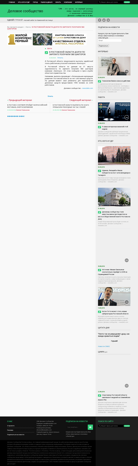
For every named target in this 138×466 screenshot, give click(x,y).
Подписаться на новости (15, 435)
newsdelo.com (87, 88)
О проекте (10, 426)
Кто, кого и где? (24, 2)
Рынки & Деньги (46, 2)
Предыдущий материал (19, 100)
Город (35, 2)
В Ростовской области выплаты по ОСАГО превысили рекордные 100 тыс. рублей (71, 106)
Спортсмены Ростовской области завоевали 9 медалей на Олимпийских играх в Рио (114, 397)
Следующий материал (81, 100)
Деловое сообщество (25, 11)
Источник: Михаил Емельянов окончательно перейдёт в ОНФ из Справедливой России (112, 272)
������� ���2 (16, 116)
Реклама (10, 430)
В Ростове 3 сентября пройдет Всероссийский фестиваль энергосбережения (27, 106)
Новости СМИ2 (104, 346)
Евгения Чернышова (23, 110)
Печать (60, 58)
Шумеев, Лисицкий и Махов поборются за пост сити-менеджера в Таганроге (114, 172)
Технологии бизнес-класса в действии (116, 81)
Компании (68, 2)
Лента (28, 27)
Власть (58, 2)
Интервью (79, 2)
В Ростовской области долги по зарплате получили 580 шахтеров (67, 53)
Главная (12, 2)
